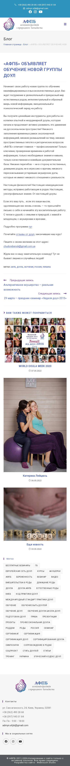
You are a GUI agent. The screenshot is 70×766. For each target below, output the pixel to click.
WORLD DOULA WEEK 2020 (35, 366)
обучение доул (14, 611)
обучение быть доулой (34, 605)
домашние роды (46, 582)
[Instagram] (13, 741)
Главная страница (12, 44)
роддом (10, 628)
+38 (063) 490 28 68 (27, 5)
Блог (25, 44)
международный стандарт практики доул (29, 600)
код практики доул (27, 594)
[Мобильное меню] (65, 24)
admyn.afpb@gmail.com (37, 8)
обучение (29, 267)
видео (54, 577)
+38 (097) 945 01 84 (47, 5)
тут (30, 226)
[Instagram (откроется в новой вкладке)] (35, 11)
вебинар (41, 577)
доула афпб (24, 588)
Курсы (40, 571)
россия (38, 267)
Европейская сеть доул (19, 571)
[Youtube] (20, 741)
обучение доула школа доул (44, 611)
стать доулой (30, 651)
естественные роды (47, 588)
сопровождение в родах (38, 645)
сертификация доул (17, 639)
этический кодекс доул (47, 656)
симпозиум (12, 645)
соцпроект (12, 651)
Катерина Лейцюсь (35, 475)
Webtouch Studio (46, 762)
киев (8, 594)
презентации (49, 617)
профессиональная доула (35, 622)
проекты (10, 622)
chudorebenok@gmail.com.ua (19, 246)
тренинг (10, 656)
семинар (49, 628)
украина (47, 267)
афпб (13, 267)
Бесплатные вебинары (18, 565)
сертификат (12, 634)
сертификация (32, 634)
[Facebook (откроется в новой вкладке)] (30, 11)
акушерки (54, 571)
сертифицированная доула (48, 639)
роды (23, 628)
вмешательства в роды (19, 582)
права (34, 617)
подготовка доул (16, 617)
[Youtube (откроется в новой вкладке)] (40, 11)
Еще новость (35, 544)
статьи (47, 651)
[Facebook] (6, 741)
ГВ (36, 565)
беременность (24, 577)
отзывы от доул (25, 234)
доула (20, 267)
